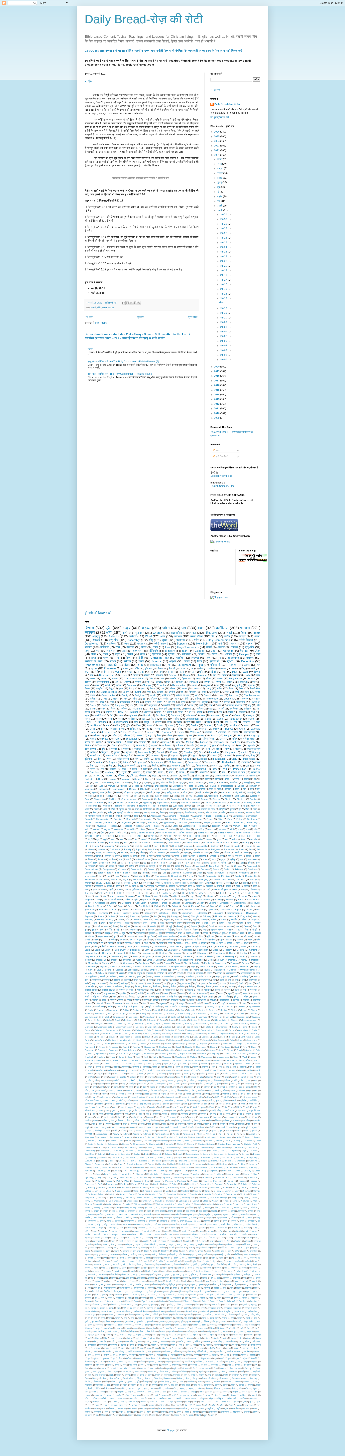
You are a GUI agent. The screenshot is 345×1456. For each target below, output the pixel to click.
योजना (106, 671)
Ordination (225, 909)
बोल (121, 863)
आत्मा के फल (231, 973)
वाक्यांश (131, 896)
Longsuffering (186, 960)
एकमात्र (226, 976)
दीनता (227, 779)
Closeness (228, 1013)
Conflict (105, 1017)
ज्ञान (234, 668)
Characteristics (109, 692)
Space (122, 916)
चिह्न (120, 765)
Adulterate (171, 758)
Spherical (132, 970)
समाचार (244, 896)
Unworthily (111, 852)
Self (258, 849)
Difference (205, 1020)
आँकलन (147, 712)
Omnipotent (128, 963)
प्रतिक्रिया (170, 933)
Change (146, 685)
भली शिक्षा (99, 715)
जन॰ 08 (224, 327)
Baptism (182, 643)
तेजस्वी (211, 926)
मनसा (222, 893)
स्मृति (118, 816)
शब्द (208, 657)
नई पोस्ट (89, 317)
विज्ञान (201, 654)
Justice (139, 960)
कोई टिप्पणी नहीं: (111, 303)
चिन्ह (110, 765)
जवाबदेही (209, 886)
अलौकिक (167, 883)
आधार (171, 738)
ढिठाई (255, 886)
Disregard (98, 1023)
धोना (222, 856)
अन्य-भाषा (208, 806)
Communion (158, 842)
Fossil (158, 956)
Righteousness (252, 695)
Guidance (187, 872)
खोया (249, 923)
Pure (117, 738)
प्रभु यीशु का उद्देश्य (172, 792)
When (101, 973)
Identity (88, 960)
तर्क (86, 832)
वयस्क (171, 812)
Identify (98, 822)
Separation (132, 738)
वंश (136, 839)
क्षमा (108, 632)
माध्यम (162, 863)
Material (125, 779)
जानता (176, 856)
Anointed (200, 866)
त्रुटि (111, 889)
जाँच (227, 685)
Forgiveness (235, 678)
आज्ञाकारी (112, 664)
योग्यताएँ (250, 792)
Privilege (106, 806)
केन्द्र (136, 980)
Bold (110, 1013)
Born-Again (240, 796)
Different (239, 869)
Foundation (219, 758)
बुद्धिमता (137, 749)
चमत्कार (228, 789)
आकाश (246, 852)
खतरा (143, 856)
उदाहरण (250, 657)
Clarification (202, 950)
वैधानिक (236, 1000)
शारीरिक (132, 718)
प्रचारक (239, 755)
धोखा (102, 702)
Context (208, 842)
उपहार (247, 664)
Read (174, 913)
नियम (170, 671)
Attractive (89, 842)
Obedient (229, 698)
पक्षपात (231, 986)
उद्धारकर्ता (153, 705)
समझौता (99, 688)
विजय (159, 735)
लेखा (129, 1000)
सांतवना (142, 866)
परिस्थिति (153, 650)
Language (254, 735)
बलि (249, 933)
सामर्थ (209, 647)
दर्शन (237, 926)
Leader (237, 846)
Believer (173, 675)
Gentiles (199, 956)
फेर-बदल (232, 933)
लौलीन (137, 1000)
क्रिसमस (186, 678)
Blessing (242, 682)
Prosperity (149, 913)
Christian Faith (160, 657)
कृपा (175, 755)
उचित (158, 712)
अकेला (142, 852)
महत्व (177, 698)
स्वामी (145, 769)
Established (144, 906)
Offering (248, 802)
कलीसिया (222, 628)
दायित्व (200, 708)
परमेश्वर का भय (182, 695)
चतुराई (158, 856)
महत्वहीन (183, 936)
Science (157, 661)
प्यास (255, 809)
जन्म (210, 705)
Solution (175, 715)
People (207, 822)
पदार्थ (208, 889)
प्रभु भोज (113, 640)
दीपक (255, 926)
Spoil (143, 970)
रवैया (198, 749)
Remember (229, 849)
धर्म (258, 664)
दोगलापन (176, 765)
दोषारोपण (202, 856)
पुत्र (196, 859)
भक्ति (157, 728)
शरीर (120, 718)
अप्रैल (220, 196)
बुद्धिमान (191, 893)
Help (240, 735)
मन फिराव (234, 708)
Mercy (244, 960)
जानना (207, 779)
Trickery (207, 916)
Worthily (256, 752)
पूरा (160, 933)
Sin (213, 636)
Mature (126, 876)
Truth (247, 675)
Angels (253, 839)
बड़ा (128, 863)
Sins (167, 826)
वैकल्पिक (229, 939)
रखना (178, 863)
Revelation (90, 879)
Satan (137, 779)
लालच (153, 812)
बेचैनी (114, 996)
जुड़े (170, 926)
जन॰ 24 (224, 247)
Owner (249, 909)
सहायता (111, 307)
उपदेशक (211, 829)
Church (157, 632)
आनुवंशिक (92, 976)
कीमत (103, 728)
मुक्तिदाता (210, 936)
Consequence (174, 842)
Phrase (189, 876)
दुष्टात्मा (173, 983)
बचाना (242, 933)
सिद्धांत (154, 718)
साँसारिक (88, 1006)
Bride (227, 866)
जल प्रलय (253, 980)
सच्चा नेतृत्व (223, 896)
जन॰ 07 (224, 331)
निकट (152, 688)
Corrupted (107, 953)
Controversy (216, 1017)
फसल (146, 728)
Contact (154, 903)
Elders (252, 775)
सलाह (157, 796)
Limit (258, 846)
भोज (101, 812)
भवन (109, 758)
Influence (127, 960)
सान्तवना (209, 839)
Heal (209, 956)
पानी (137, 702)
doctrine (233, 725)
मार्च (219, 201)
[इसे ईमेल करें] (124, 303)
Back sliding (169, 1010)
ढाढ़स (246, 886)
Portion (207, 963)
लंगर (97, 896)
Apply (90, 1010)
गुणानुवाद (150, 886)
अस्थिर (213, 919)
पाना (198, 990)
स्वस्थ (183, 1006)
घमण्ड (202, 715)
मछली (153, 996)
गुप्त (89, 926)
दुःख (200, 664)
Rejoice (113, 966)
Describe (182, 1020)
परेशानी (88, 682)
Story (164, 916)
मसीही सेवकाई (161, 643)
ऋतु (217, 976)
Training (174, 789)
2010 (217, 413)
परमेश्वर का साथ (91, 990)
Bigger (244, 1010)
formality (140, 745)
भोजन (103, 678)
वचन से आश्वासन (117, 896)
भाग (192, 792)
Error (177, 742)
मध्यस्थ (162, 996)
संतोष (242, 863)
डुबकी (238, 886)
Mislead (199, 909)
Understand (228, 762)
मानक (258, 836)
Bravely (143, 1013)
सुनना (92, 692)
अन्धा (177, 919)
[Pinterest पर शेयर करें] (139, 303)
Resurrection (179, 685)
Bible (257, 632)
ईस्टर (148, 976)
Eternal (214, 735)
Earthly (243, 953)
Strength (164, 806)
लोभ (104, 896)
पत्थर (214, 765)
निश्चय (190, 889)
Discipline (173, 819)
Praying (234, 963)
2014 (217, 394)
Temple (180, 732)
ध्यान (183, 668)
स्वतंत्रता (203, 728)
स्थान (141, 661)
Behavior (132, 685)
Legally (159, 960)
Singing (256, 966)
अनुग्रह (96, 636)
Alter (207, 775)
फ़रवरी (220, 205)
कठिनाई (141, 671)
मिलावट (130, 742)
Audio (243, 946)
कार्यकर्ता (117, 980)
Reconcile (202, 849)
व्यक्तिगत (240, 939)
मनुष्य (105, 657)
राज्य (98, 712)
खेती (232, 829)
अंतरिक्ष (254, 826)
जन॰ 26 (224, 237)
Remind (125, 966)
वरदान (221, 647)
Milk (225, 769)
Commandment (222, 775)
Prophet (256, 769)
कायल (109, 886)
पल (160, 990)
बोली (230, 836)
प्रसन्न (139, 735)
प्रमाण (171, 654)
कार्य (124, 632)
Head (232, 872)
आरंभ (191, 745)
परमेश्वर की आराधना (205, 832)
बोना (130, 996)
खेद (141, 886)
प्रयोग (178, 836)
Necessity (235, 802)
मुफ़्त (219, 996)
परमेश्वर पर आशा (234, 705)
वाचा (131, 939)
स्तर (190, 735)
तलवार (140, 983)
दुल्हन (110, 832)
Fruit (168, 956)
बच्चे (226, 715)
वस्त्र (165, 1000)
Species (119, 970)
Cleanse (114, 903)
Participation (235, 718)
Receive (136, 732)
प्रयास (148, 702)
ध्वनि (229, 856)
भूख (145, 863)
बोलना (237, 715)
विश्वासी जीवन (210, 939)
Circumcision (200, 1013)
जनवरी (220, 210)
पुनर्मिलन (152, 933)
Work (245, 671)
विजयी (153, 839)
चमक (190, 886)
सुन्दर (180, 735)
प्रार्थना (245, 628)
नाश (170, 889)
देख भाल (212, 983)
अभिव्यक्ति (131, 829)
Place (105, 738)
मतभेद (110, 812)
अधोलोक (149, 973)
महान (118, 742)
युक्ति (128, 725)
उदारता (98, 856)
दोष (226, 722)
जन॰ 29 (224, 223)
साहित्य (127, 899)
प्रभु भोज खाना (109, 993)
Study (220, 725)
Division (228, 799)
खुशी (241, 923)
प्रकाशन (253, 990)
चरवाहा (203, 745)
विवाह (115, 796)
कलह (145, 923)
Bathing (218, 899)
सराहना (254, 896)
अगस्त (220, 177)
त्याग (103, 889)
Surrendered (189, 826)
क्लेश (135, 856)
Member (253, 786)
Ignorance (89, 909)
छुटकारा (187, 708)
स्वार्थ (91, 786)
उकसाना (157, 976)
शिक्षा (243, 632)
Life (213, 650)
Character (172, 950)
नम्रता (218, 682)
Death (186, 675)
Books (132, 1013)
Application (189, 899)
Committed (200, 769)
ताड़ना (115, 698)
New (148, 876)
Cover (90, 1020)
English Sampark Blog (222, 486)
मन (169, 664)
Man (234, 671)
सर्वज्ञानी (121, 866)
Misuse (204, 742)
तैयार (92, 702)
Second (103, 879)
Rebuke (189, 849)
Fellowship (201, 675)
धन (192, 668)
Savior (157, 826)
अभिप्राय (245, 762)
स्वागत (150, 725)
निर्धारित (156, 986)
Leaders (168, 909)
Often (116, 963)
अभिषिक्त (215, 852)
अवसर (125, 668)
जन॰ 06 (224, 336)
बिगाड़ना (254, 993)
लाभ (148, 682)
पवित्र (208, 678)
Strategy (175, 916)
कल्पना (153, 923)
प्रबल (180, 933)
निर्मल (182, 986)
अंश (127, 919)
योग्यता (99, 718)
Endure (102, 956)
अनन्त (194, 685)
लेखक (162, 812)
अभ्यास (228, 806)
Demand (130, 819)
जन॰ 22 (224, 256)
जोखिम (234, 738)
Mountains (93, 963)
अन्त (258, 725)
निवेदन (199, 986)
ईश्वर (103, 923)
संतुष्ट (192, 896)
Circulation (187, 950)
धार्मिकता (166, 695)
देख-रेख (223, 983)
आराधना (178, 636)
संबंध (88, 81)
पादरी (121, 836)
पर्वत (118, 792)
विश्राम (235, 675)
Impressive (101, 960)
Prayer (195, 657)
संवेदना (152, 1003)
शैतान (169, 735)
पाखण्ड (190, 990)
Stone (175, 826)
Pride (126, 762)
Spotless (145, 916)
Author (254, 946)
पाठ (144, 792)
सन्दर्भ (258, 863)
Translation (219, 970)
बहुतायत (165, 893)
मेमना (237, 893)
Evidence (202, 758)
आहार (130, 976)
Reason (114, 826)
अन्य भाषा (222, 732)
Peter (123, 732)
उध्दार (179, 976)
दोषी (214, 772)
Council (229, 1017)
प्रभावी (221, 708)
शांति (253, 668)
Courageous (242, 1017)
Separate (89, 916)
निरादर (257, 856)
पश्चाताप (180, 640)
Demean (188, 903)
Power (251, 678)
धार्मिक (109, 929)
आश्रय (254, 919)
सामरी (255, 943)
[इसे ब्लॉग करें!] (127, 303)
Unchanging (202, 879)
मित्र (243, 668)
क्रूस (186, 661)
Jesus (196, 688)
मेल (222, 792)
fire (245, 826)
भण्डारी (138, 682)
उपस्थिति (179, 705)
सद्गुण (172, 1003)
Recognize (127, 826)
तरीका (96, 735)
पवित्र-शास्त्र (170, 990)
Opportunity (176, 876)
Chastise (170, 1013)
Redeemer (186, 913)
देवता (250, 983)
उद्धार (126, 628)
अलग (237, 806)
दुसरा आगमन (185, 983)
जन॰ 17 (224, 279)
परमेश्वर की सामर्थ (208, 809)
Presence (92, 806)
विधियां (191, 1000)
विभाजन (109, 712)
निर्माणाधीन (180, 889)
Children (113, 799)
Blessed (135, 786)
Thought (195, 916)
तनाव (86, 889)
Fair (117, 872)
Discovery (255, 903)
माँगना (207, 792)
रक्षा (89, 896)
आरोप (201, 883)
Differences (202, 953)
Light (117, 876)
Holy (120, 712)
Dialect (227, 869)
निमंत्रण (246, 722)
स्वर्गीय (174, 1006)
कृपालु (198, 923)
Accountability (143, 946)
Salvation (114, 636)
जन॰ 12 (224, 308)
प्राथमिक (122, 993)
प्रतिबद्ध (251, 755)
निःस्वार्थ (151, 929)
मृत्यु (87, 650)
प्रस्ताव (215, 933)
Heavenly (229, 956)
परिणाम (147, 675)
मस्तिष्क (249, 836)
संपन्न (136, 1003)
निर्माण (210, 712)
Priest (125, 913)
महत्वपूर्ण (120, 812)
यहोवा (229, 936)
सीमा (197, 775)
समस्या (220, 678)
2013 (217, 399)
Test (175, 879)
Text (185, 916)
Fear (110, 802)
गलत (219, 789)
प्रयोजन (109, 893)
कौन (213, 923)
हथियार (177, 866)
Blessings (99, 1013)
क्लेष (188, 722)
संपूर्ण (200, 896)
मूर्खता (227, 996)
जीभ (255, 829)
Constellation (149, 1017)
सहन (240, 812)
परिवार (127, 664)
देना (217, 722)
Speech (133, 916)
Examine (162, 685)
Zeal (119, 919)
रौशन (112, 1000)
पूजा (244, 990)
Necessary (220, 802)
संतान (191, 782)
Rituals (143, 789)
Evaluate (89, 779)
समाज (104, 307)
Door (129, 1023)
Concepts (126, 903)
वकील (113, 939)
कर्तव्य (181, 772)
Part (258, 909)
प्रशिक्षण (126, 735)
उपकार (96, 809)
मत (214, 893)
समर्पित (93, 752)
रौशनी (120, 1000)
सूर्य (149, 1006)
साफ (105, 899)
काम (191, 705)
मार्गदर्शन (104, 647)
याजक (237, 936)
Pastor (251, 718)
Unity (208, 688)
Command (252, 866)
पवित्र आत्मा (211, 632)
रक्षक (121, 839)
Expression (123, 846)
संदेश (217, 450)
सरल (221, 943)
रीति (179, 728)
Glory (234, 758)
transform (95, 755)
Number (102, 849)
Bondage (120, 1013)
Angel (243, 839)
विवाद (199, 939)
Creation (188, 752)
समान (102, 708)
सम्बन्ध (101, 866)
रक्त (255, 936)
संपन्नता (128, 943)
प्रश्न (258, 722)
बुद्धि (192, 671)
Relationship (251, 876)
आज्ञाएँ (87, 809)
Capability (158, 950)
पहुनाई (136, 792)
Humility (112, 779)
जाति (248, 829)
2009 (217, 418)
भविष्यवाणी (215, 664)
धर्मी (118, 832)
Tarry (174, 970)
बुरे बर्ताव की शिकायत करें (98, 612)
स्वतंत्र (201, 735)
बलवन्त (212, 993)
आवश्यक (161, 829)
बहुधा (237, 993)
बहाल (87, 715)
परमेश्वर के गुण (117, 728)
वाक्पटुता (123, 939)
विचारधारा (174, 1000)
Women (236, 826)
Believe (229, 728)
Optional (212, 909)
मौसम (246, 996)
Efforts (110, 906)
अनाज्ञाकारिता (112, 755)
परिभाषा (98, 933)
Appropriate (200, 946)
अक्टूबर (220, 168)
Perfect (217, 822)
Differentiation (220, 1020)
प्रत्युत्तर (108, 775)
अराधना (180, 973)
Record (91, 966)
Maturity (138, 876)
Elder (235, 842)
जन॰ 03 (224, 350)
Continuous (189, 1017)
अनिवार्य (158, 722)
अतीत (87, 829)
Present (245, 963)
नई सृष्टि (91, 986)
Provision (164, 849)
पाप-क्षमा (207, 990)
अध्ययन (206, 682)
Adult (234, 839)
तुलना (185, 856)
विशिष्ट (206, 863)
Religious (215, 849)
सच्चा (164, 775)
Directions (225, 903)
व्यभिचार (224, 863)
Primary (135, 913)
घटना (240, 829)
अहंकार (209, 973)
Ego (158, 1023)
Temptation (210, 762)
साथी (154, 742)
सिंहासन (134, 1006)
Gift (116, 682)
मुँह (212, 996)
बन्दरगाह (202, 993)
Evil (156, 906)
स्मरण (214, 654)
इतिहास (149, 772)
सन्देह (190, 1003)
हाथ (160, 725)
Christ (182, 725)
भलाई (144, 647)
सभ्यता (194, 943)
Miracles (196, 802)
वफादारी (144, 839)
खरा (126, 886)
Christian (255, 702)
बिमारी (87, 996)
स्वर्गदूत (176, 718)
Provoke (177, 849)
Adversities (174, 946)
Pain (258, 802)
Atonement (170, 816)
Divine (120, 1023)
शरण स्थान (92, 943)
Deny (162, 1020)
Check (88, 903)
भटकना (239, 836)
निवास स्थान (201, 765)
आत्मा (162, 678)
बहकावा (258, 933)
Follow (239, 819)
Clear (215, 950)
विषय (215, 863)
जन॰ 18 (224, 275)
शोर (102, 943)
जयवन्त (199, 886)
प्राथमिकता (95, 725)
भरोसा (193, 632)
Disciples (252, 869)
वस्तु (179, 812)
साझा (238, 943)
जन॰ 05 (224, 341)
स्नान (112, 946)
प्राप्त (97, 782)
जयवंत (167, 856)
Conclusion (140, 903)
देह (181, 692)
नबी (124, 929)
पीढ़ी (130, 933)
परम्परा (234, 889)
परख (210, 708)
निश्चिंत (195, 929)
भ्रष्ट (183, 702)
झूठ (86, 735)
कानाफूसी (95, 980)
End (109, 872)
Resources (161, 966)
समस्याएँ (91, 866)
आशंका (112, 976)
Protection (163, 913)
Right (192, 966)
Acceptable (212, 796)
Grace (93, 705)
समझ (142, 654)
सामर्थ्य (234, 647)
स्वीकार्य (127, 816)
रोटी (111, 715)
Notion (99, 762)
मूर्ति (131, 775)
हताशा (120, 946)
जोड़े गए (124, 983)
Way (149, 692)
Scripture (94, 772)
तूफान (143, 765)
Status (88, 745)
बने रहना (192, 993)
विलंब (108, 796)
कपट (171, 772)
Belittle (224, 1010)
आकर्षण (224, 919)
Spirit (138, 692)
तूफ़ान (95, 889)
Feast (136, 846)
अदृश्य (139, 973)
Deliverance (191, 799)
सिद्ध (111, 688)
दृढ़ (144, 698)
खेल (174, 980)
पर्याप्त (152, 990)
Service (232, 966)
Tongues (119, 705)
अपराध (218, 806)
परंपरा (214, 755)
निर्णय (241, 688)
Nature (207, 802)
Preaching (252, 822)
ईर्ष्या (95, 923)
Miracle (188, 909)
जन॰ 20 (224, 265)
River (202, 966)
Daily (108, 1020)
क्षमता (105, 809)
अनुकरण (167, 919)
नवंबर (219, 163)
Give (212, 906)
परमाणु (237, 929)
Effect (199, 819)
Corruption (165, 869)
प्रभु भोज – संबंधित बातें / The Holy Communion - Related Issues (120, 373)
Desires (193, 1020)
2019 (217, 371)
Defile (140, 1020)
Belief (107, 950)
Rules (242, 849)
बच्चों (174, 993)
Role (138, 826)
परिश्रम (154, 698)
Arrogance (114, 1010)
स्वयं (168, 866)
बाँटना (185, 792)
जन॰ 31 (224, 214)
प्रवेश (197, 933)
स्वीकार (124, 708)
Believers (213, 1010)
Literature (171, 960)
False (208, 718)
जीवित (163, 926)
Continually (176, 1017)
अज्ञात (121, 973)
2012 (217, 404)
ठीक (132, 983)
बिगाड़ (136, 782)
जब (236, 980)
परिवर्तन (141, 643)
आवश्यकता (155, 664)
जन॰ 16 (224, 284)
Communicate (91, 869)
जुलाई (219, 182)
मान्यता (185, 996)
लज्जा (105, 939)
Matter (200, 960)
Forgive (228, 735)
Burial (240, 899)
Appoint (187, 946)
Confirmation (160, 799)
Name (93, 738)
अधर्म (136, 883)
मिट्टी (90, 839)
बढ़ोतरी (213, 671)
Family (125, 695)
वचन (201, 628)
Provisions (101, 826)
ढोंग (157, 809)
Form (193, 906)
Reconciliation (118, 789)
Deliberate (151, 1020)
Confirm (240, 950)
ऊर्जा (211, 789)
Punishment (157, 762)
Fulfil (176, 956)
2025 (217, 136)
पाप (183, 628)
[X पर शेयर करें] (131, 303)
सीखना (173, 688)
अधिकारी (96, 829)
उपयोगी (166, 705)
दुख (253, 682)
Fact (126, 956)
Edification (178, 786)
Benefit (161, 752)
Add (101, 786)
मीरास (201, 936)
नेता (216, 986)
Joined (227, 846)
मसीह (169, 749)
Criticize (133, 953)
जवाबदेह (153, 926)
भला (97, 685)
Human (253, 956)
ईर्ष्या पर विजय (185, 829)
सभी (198, 1003)
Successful (177, 806)
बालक (237, 765)
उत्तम (236, 883)
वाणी (139, 896)
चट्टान (175, 708)
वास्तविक (158, 939)
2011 (217, 408)
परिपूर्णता (222, 809)
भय (117, 657)
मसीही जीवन (196, 636)
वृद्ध (220, 939)
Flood (135, 956)
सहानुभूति (247, 782)
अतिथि (130, 973)
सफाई (178, 943)
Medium (220, 960)
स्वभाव (92, 695)
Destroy (200, 903)
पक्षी (239, 986)
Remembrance (234, 913)
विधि (187, 698)
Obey (127, 682)
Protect (256, 963)
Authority (197, 816)
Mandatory (153, 822)
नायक (102, 792)
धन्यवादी (213, 856)
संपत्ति (146, 758)
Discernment (240, 903)
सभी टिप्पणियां (221, 456)
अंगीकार (247, 725)
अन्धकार (208, 732)
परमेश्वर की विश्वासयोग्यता (164, 859)
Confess (146, 799)
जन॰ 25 (224, 242)
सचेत (223, 812)
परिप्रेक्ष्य (88, 933)
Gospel (199, 650)
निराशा (136, 675)
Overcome (182, 822)
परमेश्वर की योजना (225, 832)
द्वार (178, 809)
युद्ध (154, 782)
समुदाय (203, 943)
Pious (177, 963)
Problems (130, 806)
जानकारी (131, 765)
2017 (217, 380)
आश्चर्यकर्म (243, 698)
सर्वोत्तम (131, 866)
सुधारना (145, 899)
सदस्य (238, 749)
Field (125, 872)
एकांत (127, 923)
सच (153, 943)
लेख (102, 769)
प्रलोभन (251, 685)
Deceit (117, 1020)
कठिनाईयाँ (99, 886)
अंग (176, 779)
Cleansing (214, 1013)
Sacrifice (160, 715)
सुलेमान (87, 946)
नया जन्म (215, 715)
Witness (194, 732)
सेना (95, 946)
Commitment (192, 718)
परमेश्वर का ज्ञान (251, 986)
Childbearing (184, 1013)
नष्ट (163, 889)
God (201, 752)
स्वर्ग (258, 654)
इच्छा (87, 671)
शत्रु (109, 1003)
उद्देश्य (257, 650)
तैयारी (154, 765)
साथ (118, 647)
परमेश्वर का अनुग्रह (146, 832)
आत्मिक (212, 668)
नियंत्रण (192, 692)
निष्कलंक (101, 859)
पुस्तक (232, 809)
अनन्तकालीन (174, 852)
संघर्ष (237, 692)
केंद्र (206, 923)
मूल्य (170, 863)
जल (219, 705)
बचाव (204, 692)
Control (88, 819)
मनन (159, 749)
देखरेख (242, 983)
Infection (188, 846)
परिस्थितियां (141, 990)
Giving (222, 906)
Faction (253, 799)
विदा (183, 1000)
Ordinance (115, 849)
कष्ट (165, 755)
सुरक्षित (129, 752)
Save (147, 826)
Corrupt (187, 758)
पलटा (116, 933)
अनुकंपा (107, 829)
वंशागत (146, 1000)
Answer (111, 786)
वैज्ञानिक (165, 896)
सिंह (125, 1006)
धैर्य (96, 671)
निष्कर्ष (194, 809)
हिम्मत (177, 899)
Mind (243, 752)
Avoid (157, 1010)
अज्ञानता (127, 883)
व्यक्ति (174, 896)
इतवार (139, 976)
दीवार (102, 832)
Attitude (123, 786)
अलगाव (235, 732)
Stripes (153, 970)
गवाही (130, 654)
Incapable (103, 909)
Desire (194, 725)
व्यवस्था (130, 647)
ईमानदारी (163, 708)
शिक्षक (87, 688)
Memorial (232, 960)
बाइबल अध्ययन (104, 936)
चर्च (217, 685)
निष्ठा (204, 929)
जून (218, 187)
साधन (246, 943)
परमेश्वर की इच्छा (108, 990)
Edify (254, 953)
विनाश (90, 796)
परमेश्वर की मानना (126, 990)
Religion (139, 695)
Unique (232, 970)
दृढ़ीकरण (135, 889)
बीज (258, 705)
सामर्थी (186, 775)
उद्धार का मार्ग (249, 732)
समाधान (159, 675)
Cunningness (148, 953)
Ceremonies (156, 1013)
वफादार (156, 1000)
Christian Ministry (133, 678)
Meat (210, 960)
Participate (103, 789)
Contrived (203, 1017)
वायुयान (139, 939)
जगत (137, 809)
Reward (143, 806)
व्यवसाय (246, 1000)
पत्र (120, 859)
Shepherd (244, 966)
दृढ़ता (203, 983)
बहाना (221, 993)
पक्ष (223, 986)
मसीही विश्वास (246, 640)
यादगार (257, 893)
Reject (103, 966)
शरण (200, 812)
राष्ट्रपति (196, 863)
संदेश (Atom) (101, 322)
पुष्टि (103, 749)
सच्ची (183, 839)
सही (143, 718)
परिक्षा (246, 929)
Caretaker (252, 899)
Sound (108, 970)
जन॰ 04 (224, 345)
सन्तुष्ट (181, 1003)
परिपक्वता (253, 889)
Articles (221, 946)
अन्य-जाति (147, 883)
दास (126, 889)
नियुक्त (248, 856)
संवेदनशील (210, 896)
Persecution (239, 769)
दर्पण (193, 856)
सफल (211, 782)
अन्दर (170, 973)
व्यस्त (233, 863)
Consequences (192, 842)
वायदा (109, 718)
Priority (88, 826)
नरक (109, 986)
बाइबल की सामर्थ (91, 863)
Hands (210, 872)
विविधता (213, 1000)
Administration (196, 1007)
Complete (237, 816)
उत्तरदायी (88, 856)
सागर (174, 775)
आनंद (258, 973)
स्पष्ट (190, 796)
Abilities (199, 796)
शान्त (121, 715)
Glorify (201, 786)
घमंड (101, 765)
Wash (132, 852)
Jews (148, 909)
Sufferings (164, 879)
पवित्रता (127, 792)
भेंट (196, 695)
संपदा (128, 1003)
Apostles (241, 1007)
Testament (187, 879)
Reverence (251, 913)
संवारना (137, 943)
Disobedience (161, 786)
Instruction (111, 822)
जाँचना (199, 712)
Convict (151, 869)
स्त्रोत (157, 758)
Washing (89, 919)
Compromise (108, 695)
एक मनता (222, 829)
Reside (148, 966)
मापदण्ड (195, 996)
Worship (227, 650)
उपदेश (185, 779)
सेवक (229, 682)
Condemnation (91, 1017)
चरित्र (219, 688)
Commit (240, 1013)
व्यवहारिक (256, 1000)
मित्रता (204, 996)
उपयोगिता (189, 976)
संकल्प (110, 943)
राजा (129, 839)
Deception (247, 661)
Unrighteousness (248, 970)
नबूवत (101, 986)
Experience (108, 846)
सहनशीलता (234, 782)
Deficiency (129, 1020)
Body (132, 688)
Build (208, 816)
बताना (182, 993)
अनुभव (172, 661)
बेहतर (122, 996)
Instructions (108, 732)
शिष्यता (257, 671)
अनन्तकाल (161, 852)
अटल (194, 789)
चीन (114, 926)
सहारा (134, 769)
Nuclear (106, 963)
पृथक (96, 775)
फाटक (149, 993)
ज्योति (136, 668)
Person (167, 963)
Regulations (217, 913)
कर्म (214, 675)
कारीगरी (106, 980)
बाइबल (146, 628)
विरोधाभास (202, 1000)
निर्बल (165, 986)
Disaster (234, 1020)
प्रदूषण (223, 859)
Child (242, 728)
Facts (190, 786)
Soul (98, 970)
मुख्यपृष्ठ (140, 317)
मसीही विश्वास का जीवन (167, 936)
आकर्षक (254, 806)
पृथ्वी (253, 712)
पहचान (94, 668)
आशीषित (172, 829)
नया (235, 722)
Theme (195, 970)
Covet (99, 1020)
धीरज (230, 688)
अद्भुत (146, 722)
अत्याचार (146, 919)
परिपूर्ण (254, 929)
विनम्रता (189, 939)
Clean (145, 842)
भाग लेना (171, 702)
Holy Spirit (202, 643)
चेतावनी (203, 772)
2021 (217, 155)
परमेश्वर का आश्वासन (166, 832)
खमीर (159, 980)
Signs (125, 879)
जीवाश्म (228, 886)
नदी (117, 929)
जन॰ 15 (224, 289)
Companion (108, 869)
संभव (144, 1003)
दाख (119, 889)
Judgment (184, 664)
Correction (176, 799)
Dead (164, 903)
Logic (178, 909)
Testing (184, 970)
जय (243, 980)
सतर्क (161, 943)
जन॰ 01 (224, 359)
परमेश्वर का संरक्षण (186, 832)
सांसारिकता (99, 1006)
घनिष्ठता (172, 886)
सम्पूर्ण (223, 1003)
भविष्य (202, 671)
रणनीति (87, 939)
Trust (114, 745)
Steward (193, 682)
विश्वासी (172, 668)
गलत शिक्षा (192, 980)
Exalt (164, 906)
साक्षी (98, 899)
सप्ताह (170, 943)
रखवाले (137, 812)
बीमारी (114, 863)
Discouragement (249, 1020)
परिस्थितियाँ (125, 702)
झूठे (185, 926)
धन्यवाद (228, 654)
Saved (154, 789)
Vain (189, 806)
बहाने (216, 836)
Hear (218, 956)
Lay (101, 876)
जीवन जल (113, 983)
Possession (220, 963)
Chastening (99, 799)
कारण (170, 923)
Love (220, 695)
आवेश (209, 883)
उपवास (245, 883)
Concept (122, 869)
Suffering (102, 722)
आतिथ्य (244, 919)
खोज (208, 722)
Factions (89, 802)
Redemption (201, 913)
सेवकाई (96, 640)
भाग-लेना (130, 936)
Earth (100, 872)
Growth (207, 695)
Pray (227, 822)
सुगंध (136, 899)
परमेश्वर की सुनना (221, 889)
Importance (249, 758)
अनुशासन (158, 738)
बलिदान (88, 647)
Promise (152, 849)
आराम (151, 829)
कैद (143, 980)
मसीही (107, 685)
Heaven (120, 802)
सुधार (121, 688)
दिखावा (246, 926)
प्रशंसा (166, 698)
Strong (99, 852)
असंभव (189, 973)
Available (226, 796)
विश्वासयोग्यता (103, 682)
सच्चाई (200, 782)
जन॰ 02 (224, 355)
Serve (148, 779)
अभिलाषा (179, 745)
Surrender (193, 762)
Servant (115, 879)
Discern (160, 819)
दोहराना (146, 889)
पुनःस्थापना (152, 836)
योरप (86, 1000)
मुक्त (229, 893)
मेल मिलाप (247, 893)
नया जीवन (133, 929)
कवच (162, 923)
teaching (233, 657)
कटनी (235, 976)
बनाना (146, 893)
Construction (137, 869)
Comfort (238, 866)
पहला (100, 893)
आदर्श (192, 883)
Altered (230, 1007)
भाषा (107, 725)
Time (151, 708)
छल (129, 809)
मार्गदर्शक (247, 708)
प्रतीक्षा (179, 657)
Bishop (254, 1010)
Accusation (159, 946)
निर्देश (224, 675)
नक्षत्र (185, 809)
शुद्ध (227, 692)
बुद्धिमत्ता (96, 996)
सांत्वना (115, 678)
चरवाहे (97, 926)
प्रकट (87, 782)
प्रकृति (226, 765)
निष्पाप (199, 889)
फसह (98, 742)
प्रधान (97, 993)
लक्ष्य (208, 749)
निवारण (91, 859)
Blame (87, 1013)
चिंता (199, 661)
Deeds (216, 869)
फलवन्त (129, 893)
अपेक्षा (206, 852)
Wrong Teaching (105, 919)
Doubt (219, 842)
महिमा (93, 654)
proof (160, 692)
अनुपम (197, 806)
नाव (143, 929)
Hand (242, 906)
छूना (229, 980)
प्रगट (214, 859)
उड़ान (209, 976)
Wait (255, 916)
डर (251, 789)
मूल (97, 839)
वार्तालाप (215, 692)
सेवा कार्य (108, 816)
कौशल (221, 923)
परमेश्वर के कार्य (184, 859)
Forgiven (146, 956)
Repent (132, 789)
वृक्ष (161, 839)
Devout (204, 799)
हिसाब (170, 725)
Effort (149, 1023)
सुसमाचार (139, 632)
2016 (217, 385)
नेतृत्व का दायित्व (216, 929)
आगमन (219, 973)
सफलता (222, 782)
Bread (135, 842)
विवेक (156, 896)
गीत (91, 765)
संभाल (92, 708)
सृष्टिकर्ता (133, 715)
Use (226, 826)
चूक (214, 980)
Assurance (156, 816)
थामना (157, 983)
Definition (176, 903)
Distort (232, 953)
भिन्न (94, 812)
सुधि (142, 1006)
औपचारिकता (208, 738)
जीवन (166, 628)
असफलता (140, 755)
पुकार (129, 836)
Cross (165, 742)
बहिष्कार (91, 936)
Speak (207, 725)
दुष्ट (86, 929)
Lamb (149, 960)
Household (244, 872)
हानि (226, 839)
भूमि (199, 792)
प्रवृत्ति (188, 933)
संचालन (142, 775)
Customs (163, 953)
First (184, 906)
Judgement (125, 822)
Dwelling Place (95, 906)
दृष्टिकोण (148, 668)
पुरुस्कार (227, 990)
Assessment (204, 899)
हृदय (91, 675)
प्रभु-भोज (249, 647)
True (145, 738)
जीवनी (219, 886)
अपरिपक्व (166, 745)
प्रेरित (159, 702)
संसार (140, 664)
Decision (118, 819)
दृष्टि (135, 698)
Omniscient (143, 963)
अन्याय (185, 919)
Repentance (92, 664)
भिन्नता (140, 936)
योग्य (188, 749)
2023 (217, 145)
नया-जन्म (238, 856)
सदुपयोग (162, 1003)
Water (126, 745)
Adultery (210, 1007)
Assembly (134, 640)
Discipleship (219, 953)
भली (121, 936)
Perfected (103, 913)
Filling (220, 819)
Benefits (230, 899)
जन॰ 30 (224, 219)
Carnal (147, 786)
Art (211, 946)
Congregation (118, 1017)
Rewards (166, 732)
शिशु (168, 839)
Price (115, 913)
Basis (97, 950)
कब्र (86, 980)
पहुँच (123, 933)
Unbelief (219, 916)
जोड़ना (217, 779)
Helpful (242, 956)
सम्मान (111, 866)
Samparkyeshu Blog (221, 476)
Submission (175, 762)
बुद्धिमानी (88, 758)
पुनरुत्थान (214, 661)
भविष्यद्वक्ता (250, 715)
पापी (150, 792)
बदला (138, 893)
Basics (101, 842)
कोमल (118, 886)
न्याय (126, 643)
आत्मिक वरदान (246, 973)
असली (236, 852)
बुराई (247, 765)
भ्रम (98, 650)
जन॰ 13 (224, 298)
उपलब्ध (257, 698)
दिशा (164, 765)
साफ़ (118, 1006)
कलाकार (126, 856)
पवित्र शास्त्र (249, 738)
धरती (258, 983)
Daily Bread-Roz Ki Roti (227, 104)
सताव (247, 692)
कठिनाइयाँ (245, 976)
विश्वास (89, 628)
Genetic (186, 956)
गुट (194, 755)
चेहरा (121, 926)
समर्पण (90, 349)
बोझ (99, 758)
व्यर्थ (217, 749)
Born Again (214, 866)
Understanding (120, 722)
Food (144, 872)
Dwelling (139, 1023)
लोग (162, 782)
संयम (227, 749)
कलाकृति (196, 779)
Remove (137, 966)
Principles (226, 876)
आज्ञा (141, 705)
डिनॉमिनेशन (147, 809)
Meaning (138, 708)
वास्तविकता (169, 939)
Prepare (112, 762)
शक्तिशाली (99, 1003)
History (253, 906)
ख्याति (182, 980)
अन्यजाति (196, 852)
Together (203, 826)
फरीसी (140, 993)
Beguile (191, 1010)
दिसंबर (220, 159)
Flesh (134, 872)
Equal (120, 906)
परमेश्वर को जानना (243, 832)
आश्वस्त (136, 772)
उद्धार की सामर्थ (115, 923)
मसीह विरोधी (173, 996)
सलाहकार (88, 899)
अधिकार (93, 698)
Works (118, 671)
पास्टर (87, 742)
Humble (176, 846)
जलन (144, 926)
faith (184, 650)
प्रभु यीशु (238, 685)
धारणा (92, 678)
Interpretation (227, 786)
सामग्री (152, 866)
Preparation (211, 876)
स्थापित (158, 1006)
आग (169, 722)
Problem (118, 806)
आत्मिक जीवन (180, 883)
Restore (151, 732)
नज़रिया (112, 859)
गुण (219, 657)
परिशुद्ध (107, 933)
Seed (163, 789)
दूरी (195, 983)
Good (220, 718)
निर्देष (170, 929)
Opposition (167, 822)
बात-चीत (104, 863)
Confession (251, 816)
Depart (172, 1020)
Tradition (216, 826)
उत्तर (198, 678)
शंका (89, 1003)
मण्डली (229, 632)
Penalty (127, 849)
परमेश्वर (133, 636)
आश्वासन (137, 650)
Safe (211, 966)
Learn (126, 692)
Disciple (244, 654)
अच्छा (118, 883)
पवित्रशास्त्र (110, 836)
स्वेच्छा (136, 816)
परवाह (243, 889)
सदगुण (234, 896)
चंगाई (201, 705)
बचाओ (166, 993)
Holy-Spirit (133, 802)
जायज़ (102, 983)
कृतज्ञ (158, 682)
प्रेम (108, 628)
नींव (220, 712)
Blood (146, 715)
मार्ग (220, 643)
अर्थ (131, 705)
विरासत (99, 796)
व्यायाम (249, 939)
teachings (110, 772)
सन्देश (118, 685)
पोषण (247, 809)
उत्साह (202, 789)
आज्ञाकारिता (176, 632)
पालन (87, 685)
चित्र (237, 789)
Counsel (121, 953)
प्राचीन (188, 836)
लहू (149, 735)
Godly (233, 906)
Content (253, 950)
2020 (217, 366)
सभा (186, 943)
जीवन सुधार (227, 745)
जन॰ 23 (224, 251)
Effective (239, 775)
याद (229, 792)
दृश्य (101, 929)
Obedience (91, 643)
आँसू (245, 806)
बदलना (107, 782)
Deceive (205, 869)
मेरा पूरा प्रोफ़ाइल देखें (219, 117)
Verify (123, 852)
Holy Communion (219, 640)
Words (185, 789)
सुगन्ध (218, 839)
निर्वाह (191, 986)
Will (168, 779)
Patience (195, 822)
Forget (154, 872)
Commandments (129, 799)
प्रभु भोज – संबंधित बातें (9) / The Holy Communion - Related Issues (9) (123, 361)
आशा (163, 636)
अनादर (157, 919)
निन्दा (110, 792)
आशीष (227, 636)
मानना (92, 769)
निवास (246, 779)
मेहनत (220, 936)
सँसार (193, 702)
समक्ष (206, 1003)
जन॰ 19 (224, 270)
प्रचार (249, 643)
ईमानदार (219, 883)
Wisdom (190, 715)
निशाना (186, 929)
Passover (219, 742)
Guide (199, 872)
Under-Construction (222, 879)
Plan (186, 963)
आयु (181, 738)
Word (148, 636)
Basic (87, 950)
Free (203, 906)
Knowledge (211, 698)
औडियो (136, 923)
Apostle (184, 769)
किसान (188, 923)
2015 (217, 390)
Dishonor (89, 872)
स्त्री (182, 796)
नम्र (112, 702)
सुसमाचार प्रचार (94, 816)
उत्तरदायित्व (168, 976)
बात (223, 836)
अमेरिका (142, 829)
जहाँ (86, 983)
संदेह (154, 775)
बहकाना (155, 893)
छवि (129, 926)
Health (165, 846)
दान (125, 698)
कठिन (160, 772)
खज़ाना (223, 738)
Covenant (255, 1017)
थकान (229, 926)
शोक (124, 769)
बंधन (208, 836)
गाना (150, 856)
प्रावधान (179, 682)
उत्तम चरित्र (199, 829)
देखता (232, 983)
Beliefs (202, 1010)
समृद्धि (213, 943)
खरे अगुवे (231, 923)
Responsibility (107, 675)
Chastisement (221, 816)
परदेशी (128, 859)
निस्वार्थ (208, 986)
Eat (227, 842)
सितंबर (220, 173)
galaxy (99, 883)
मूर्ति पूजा (237, 996)
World (153, 695)
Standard (137, 879)
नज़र (229, 929)
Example (255, 728)
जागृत (94, 983)
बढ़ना (146, 782)
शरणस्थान (125, 796)
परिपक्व (242, 712)
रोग (136, 758)
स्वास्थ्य (216, 728)
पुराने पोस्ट (192, 317)
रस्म (145, 812)
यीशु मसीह (239, 792)
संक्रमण (118, 1003)
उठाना (228, 883)
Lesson (248, 846)
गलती (180, 712)
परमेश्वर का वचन (93, 661)
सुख (175, 796)
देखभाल (244, 650)
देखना (236, 779)
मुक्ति (215, 792)
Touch (207, 970)
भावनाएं (136, 863)
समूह (191, 839)
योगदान (247, 936)
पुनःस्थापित (140, 933)
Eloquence (90, 956)
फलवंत (119, 893)
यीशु (151, 640)
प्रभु (249, 705)
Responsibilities (178, 966)
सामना (258, 782)
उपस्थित (108, 856)
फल (162, 688)
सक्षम (146, 943)
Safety (105, 705)
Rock (153, 806)
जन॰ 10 (224, 317)
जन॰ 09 (224, 322)
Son (90, 970)
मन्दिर (117, 725)
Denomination (145, 819)
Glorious (175, 872)
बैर (208, 893)
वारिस (149, 939)
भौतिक (121, 775)
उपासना (154, 755)
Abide (129, 946)
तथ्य (240, 745)
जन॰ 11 (224, 312)
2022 (217, 150)
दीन (171, 809)
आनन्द (257, 636)
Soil (89, 852)
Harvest (221, 872)
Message (89, 789)
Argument (101, 1010)
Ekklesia (168, 1023)
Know (173, 802)
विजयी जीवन (255, 688)
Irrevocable (201, 846)
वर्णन (258, 792)
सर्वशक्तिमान (233, 1003)
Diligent (212, 903)
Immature (214, 752)
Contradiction (91, 953)
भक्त (109, 742)
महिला (192, 936)
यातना (113, 839)
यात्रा (87, 718)
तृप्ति (203, 926)
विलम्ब (147, 896)
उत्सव (92, 728)
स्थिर (113, 708)
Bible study (120, 950)
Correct (174, 752)
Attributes (184, 816)
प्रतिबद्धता (134, 728)
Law (167, 647)
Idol (255, 872)
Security (250, 742)
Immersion (90, 876)
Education (187, 819)
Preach (232, 664)
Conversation (102, 819)
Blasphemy (114, 842)
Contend (163, 1017)
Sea (251, 849)
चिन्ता (258, 675)
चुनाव (214, 745)
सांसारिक (166, 796)
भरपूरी (138, 996)
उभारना (254, 883)
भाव (145, 996)
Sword (164, 970)
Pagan (156, 963)
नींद (125, 832)
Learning (139, 822)
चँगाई (113, 809)
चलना (106, 926)
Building (253, 796)
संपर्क (215, 702)
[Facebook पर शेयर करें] (135, 303)
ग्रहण (192, 772)
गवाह (105, 698)
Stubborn (150, 879)
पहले (181, 990)
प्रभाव (230, 661)
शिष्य (128, 657)
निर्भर (188, 765)
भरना (86, 812)
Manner (184, 802)
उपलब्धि (200, 976)
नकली (155, 889)
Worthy (88, 883)
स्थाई (161, 899)
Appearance (254, 1007)
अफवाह (204, 919)
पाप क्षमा (226, 755)
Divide (110, 1023)
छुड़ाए (222, 980)
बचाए (158, 993)
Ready (238, 876)
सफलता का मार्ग (253, 749)
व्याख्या (113, 769)
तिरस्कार (194, 926)
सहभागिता (240, 702)
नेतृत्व (203, 755)
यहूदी (105, 839)
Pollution (196, 963)
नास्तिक (118, 986)
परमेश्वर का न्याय (238, 772)
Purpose (233, 695)
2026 (217, 131)
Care (87, 799)
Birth (147, 950)
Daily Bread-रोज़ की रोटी (144, 19)
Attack (148, 1010)
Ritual (88, 722)
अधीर (151, 852)
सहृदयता (253, 1003)
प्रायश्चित (198, 836)
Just (157, 909)
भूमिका (168, 728)
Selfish (221, 966)
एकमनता (88, 886)
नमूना (94, 792)
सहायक (111, 650)
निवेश (178, 929)
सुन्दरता (117, 752)
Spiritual (133, 712)
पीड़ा (115, 735)
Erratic (131, 906)
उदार (178, 722)
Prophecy (235, 742)
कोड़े (151, 980)
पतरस (230, 712)
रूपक (104, 1000)
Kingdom (230, 752)
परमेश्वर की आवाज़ (143, 859)
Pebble (91, 913)
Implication (162, 802)
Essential (115, 956)
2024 (217, 141)
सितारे (258, 812)
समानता (142, 742)
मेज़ (178, 749)
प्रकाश (114, 749)
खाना (134, 886)
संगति (140, 657)
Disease (216, 799)
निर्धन (137, 986)
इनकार (87, 923)
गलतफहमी (204, 980)
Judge (241, 786)
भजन (149, 749)
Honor (93, 732)
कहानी (169, 712)
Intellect (125, 909)
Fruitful (146, 846)
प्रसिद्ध (232, 859)
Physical (140, 849)
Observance (161, 876)
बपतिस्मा (111, 643)
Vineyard (244, 916)
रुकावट (95, 1000)
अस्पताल (199, 973)
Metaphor (255, 960)
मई (218, 191)
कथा (255, 976)
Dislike (87, 1023)
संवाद (135, 796)
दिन (164, 809)
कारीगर (179, 923)
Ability (156, 769)
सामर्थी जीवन (116, 899)
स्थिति (104, 946)
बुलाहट (200, 893)
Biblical (234, 1010)
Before (181, 1010)
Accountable (144, 752)
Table (158, 779)
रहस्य (187, 863)
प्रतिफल (156, 654)
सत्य (105, 654)
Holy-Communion (188, 647)
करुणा (223, 668)
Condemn (227, 950)
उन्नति (93, 307)
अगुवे (136, 722)
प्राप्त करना (252, 859)
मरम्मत (153, 863)
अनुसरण (206, 685)
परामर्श (98, 836)
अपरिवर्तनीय (118, 829)
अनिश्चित (160, 973)
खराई (198, 722)
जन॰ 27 (224, 233)
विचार (160, 668)
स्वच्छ (165, 718)
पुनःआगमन (139, 836)
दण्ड (142, 688)
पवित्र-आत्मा (89, 893)
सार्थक (110, 1006)
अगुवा (153, 745)
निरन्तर (161, 929)
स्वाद (169, 899)
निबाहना (127, 986)
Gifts (151, 678)
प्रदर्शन (169, 836)
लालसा (181, 671)
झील (178, 926)
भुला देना (150, 936)
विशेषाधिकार (189, 812)
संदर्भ (119, 943)
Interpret (137, 909)
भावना (257, 765)
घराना (181, 886)
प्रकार (205, 859)
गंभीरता (257, 923)
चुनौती (121, 809)
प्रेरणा (126, 749)
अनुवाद (186, 852)
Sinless (111, 916)
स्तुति (117, 654)
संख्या (183, 896)
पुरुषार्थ (217, 990)
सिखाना (189, 728)
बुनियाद (105, 996)
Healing (212, 786)
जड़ (244, 789)
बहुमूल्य (174, 893)
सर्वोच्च (229, 943)
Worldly (253, 879)
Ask (144, 816)
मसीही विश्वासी (123, 758)
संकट (215, 812)
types (109, 883)
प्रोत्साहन (186, 654)
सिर (161, 866)
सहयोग (199, 839)
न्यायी (133, 832)
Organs (237, 909)
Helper (88, 822)
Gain (156, 846)
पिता (168, 682)
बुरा (115, 936)
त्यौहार (220, 926)
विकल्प (179, 939)
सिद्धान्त (104, 752)
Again (220, 1007)
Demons (177, 953)
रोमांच (96, 939)
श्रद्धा (181, 782)
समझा (214, 1003)
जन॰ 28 (224, 228)
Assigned (137, 1010)
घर (190, 712)
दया (152, 671)
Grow (214, 769)
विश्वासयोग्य (110, 668)
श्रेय (175, 839)
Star (155, 916)
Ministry (170, 650)
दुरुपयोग (251, 745)
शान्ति (196, 640)
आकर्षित (234, 919)
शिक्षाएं (171, 782)
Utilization (240, 879)
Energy (245, 842)
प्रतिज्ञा (127, 661)
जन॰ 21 (224, 261)
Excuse (95, 846)
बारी (182, 893)
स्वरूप (184, 688)
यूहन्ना (254, 996)
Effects (209, 819)
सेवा (124, 650)
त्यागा (149, 983)
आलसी (102, 976)
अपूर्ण (195, 919)
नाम (161, 671)
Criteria (192, 869)
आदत (255, 852)
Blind (126, 842)
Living (91, 849)
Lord (87, 762)
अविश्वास (226, 852)
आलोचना (193, 738)
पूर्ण (161, 836)
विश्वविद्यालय (224, 1000)
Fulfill (164, 872)
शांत (207, 812)
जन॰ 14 (224, 293)
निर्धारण (146, 986)
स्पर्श (166, 1006)
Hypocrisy (148, 802)
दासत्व (93, 832)
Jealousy (215, 846)
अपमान (157, 883)
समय (155, 647)
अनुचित (124, 772)
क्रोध (184, 755)
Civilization (100, 903)
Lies (109, 876)
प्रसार (205, 933)
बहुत (229, 993)
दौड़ (223, 772)
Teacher (101, 745)
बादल (245, 993)
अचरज (136, 919)
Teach (123, 675)
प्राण (242, 859)
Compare (253, 1013)
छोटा (136, 926)
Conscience (134, 1017)
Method (190, 742)
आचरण (257, 762)
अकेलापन (111, 973)
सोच (153, 899)
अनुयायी (127, 755)
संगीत (197, 698)
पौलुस (158, 792)
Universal (231, 916)
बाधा (127, 782)
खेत (166, 980)
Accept (188, 866)
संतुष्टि (205, 702)
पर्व (255, 779)
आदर (93, 657)
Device (189, 953)
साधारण (249, 812)
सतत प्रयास (146, 796)
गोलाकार (161, 886)
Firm (229, 819)
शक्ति (258, 939)
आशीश (121, 976)
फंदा (132, 993)
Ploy (200, 876)
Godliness (252, 819)
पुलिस (237, 990)
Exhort (175, 906)
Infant (115, 909)
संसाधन (227, 702)
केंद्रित (127, 980)
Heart (101, 779)
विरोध (138, 725)
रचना (224, 671)
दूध (106, 735)
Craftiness (179, 869)
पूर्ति (240, 809)
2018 (217, 375)
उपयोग (172, 692)
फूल (223, 933)
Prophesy (139, 762)
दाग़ (165, 983)
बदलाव (117, 782)
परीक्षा (113, 661)
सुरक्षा (164, 640)
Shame (100, 916)
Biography (135, 950)
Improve (115, 960)
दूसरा (94, 929)
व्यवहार (242, 636)
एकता (129, 671)
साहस (257, 692)
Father (100, 802)
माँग (128, 812)
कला (116, 856)
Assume (233, 946)
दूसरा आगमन (90, 749)
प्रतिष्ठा (87, 993)
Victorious (89, 973)
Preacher (238, 822)
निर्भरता (173, 986)
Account (170, 769)
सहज (244, 1003)
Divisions (241, 799)
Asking (126, 1010)
